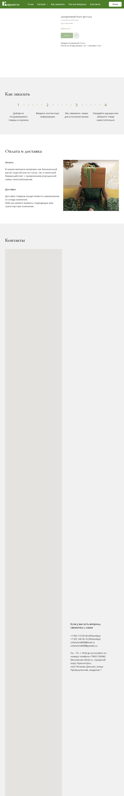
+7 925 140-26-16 (79, 639)
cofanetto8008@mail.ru (82, 642)
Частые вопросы (77, 4)
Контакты (95, 4)
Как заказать (58, 4)
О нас (31, 4)
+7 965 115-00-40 (79, 635)
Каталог (41, 4)
